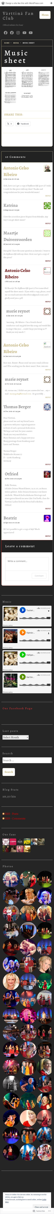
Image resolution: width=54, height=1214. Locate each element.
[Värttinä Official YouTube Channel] (24, 32)
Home (7, 43)
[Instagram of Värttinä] (18, 32)
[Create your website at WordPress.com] (27, 3)
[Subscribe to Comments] (3, 818)
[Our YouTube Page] (31, 32)
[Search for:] (27, 761)
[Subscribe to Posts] (3, 814)
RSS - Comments (15, 818)
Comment (39, 576)
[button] (10, 78)
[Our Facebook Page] (5, 32)
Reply (48, 196)
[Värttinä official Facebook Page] (12, 32)
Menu (45, 15)
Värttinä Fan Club (18, 16)
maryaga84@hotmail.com (20, 393)
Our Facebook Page (17, 708)
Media (16, 43)
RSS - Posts (11, 814)
